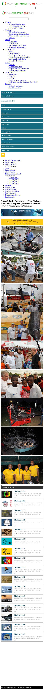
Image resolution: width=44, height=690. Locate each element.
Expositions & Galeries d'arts (19, 69)
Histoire (12, 76)
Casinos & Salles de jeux (17, 47)
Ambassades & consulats (17, 26)
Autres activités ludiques (17, 59)
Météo (11, 78)
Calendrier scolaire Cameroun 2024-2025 (23, 82)
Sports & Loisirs (10, 49)
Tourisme (8, 30)
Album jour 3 (13, 181)
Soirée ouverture (10, 170)
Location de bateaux (16, 61)
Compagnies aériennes (17, 24)
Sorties (7, 40)
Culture (7, 63)
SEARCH (11, 8)
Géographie (13, 74)
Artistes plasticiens (15, 67)
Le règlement (9, 197)
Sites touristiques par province (19, 36)
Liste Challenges (10, 164)
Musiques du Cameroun (17, 70)
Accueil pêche (10, 162)
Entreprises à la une (16, 86)
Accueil (7, 168)
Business (8, 84)
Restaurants (13, 42)
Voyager (8, 22)
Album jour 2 (13, 180)
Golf (10, 51)
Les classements (10, 193)
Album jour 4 (13, 183)
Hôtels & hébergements (17, 32)
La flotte (8, 185)
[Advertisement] (22, 664)
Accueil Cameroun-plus (13, 160)
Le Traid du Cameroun (17, 55)
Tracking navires (15, 88)
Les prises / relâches (12, 191)
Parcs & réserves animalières (19, 34)
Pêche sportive (14, 53)
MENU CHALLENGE (13, 174)
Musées (12, 38)
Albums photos (10, 172)
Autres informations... (16, 28)
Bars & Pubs (13, 43)
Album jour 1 (13, 178)
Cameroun (8, 72)
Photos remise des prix (12, 195)
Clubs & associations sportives (19, 57)
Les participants (10, 189)
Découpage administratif (17, 80)
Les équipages (10, 187)
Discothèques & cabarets (17, 45)
